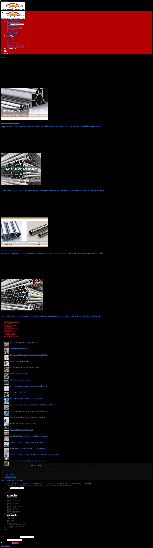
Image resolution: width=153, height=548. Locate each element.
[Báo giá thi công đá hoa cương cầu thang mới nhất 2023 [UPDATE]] (6, 388)
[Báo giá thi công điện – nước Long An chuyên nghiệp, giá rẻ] (6, 401)
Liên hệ (6, 53)
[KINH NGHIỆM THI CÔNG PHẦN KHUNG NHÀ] (6, 426)
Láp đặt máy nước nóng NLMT (15, 47)
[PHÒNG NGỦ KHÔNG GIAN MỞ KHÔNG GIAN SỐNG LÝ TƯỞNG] (6, 463)
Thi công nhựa (8, 330)
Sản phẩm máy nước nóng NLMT (16, 45)
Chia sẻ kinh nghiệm (10, 48)
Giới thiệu (6, 14)
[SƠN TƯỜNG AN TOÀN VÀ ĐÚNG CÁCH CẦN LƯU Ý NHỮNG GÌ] (6, 420)
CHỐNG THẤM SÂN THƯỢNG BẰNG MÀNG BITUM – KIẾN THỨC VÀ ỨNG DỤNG (32, 405)
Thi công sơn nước (12, 31)
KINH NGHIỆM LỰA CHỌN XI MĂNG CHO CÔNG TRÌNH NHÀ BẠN (28, 448)
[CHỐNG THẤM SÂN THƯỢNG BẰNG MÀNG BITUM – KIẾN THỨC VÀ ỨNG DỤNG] (6, 407)
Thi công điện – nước (13, 32)
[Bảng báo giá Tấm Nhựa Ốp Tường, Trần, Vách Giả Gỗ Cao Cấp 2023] (6, 357)
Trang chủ (7, 12)
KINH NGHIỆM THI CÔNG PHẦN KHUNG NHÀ (22, 423)
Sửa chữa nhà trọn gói (13, 20)
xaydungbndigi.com (66, 485)
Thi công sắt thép (9, 333)
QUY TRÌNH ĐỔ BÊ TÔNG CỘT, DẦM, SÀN (21, 430)
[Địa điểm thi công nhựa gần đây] (6, 351)
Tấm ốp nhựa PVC (12, 44)
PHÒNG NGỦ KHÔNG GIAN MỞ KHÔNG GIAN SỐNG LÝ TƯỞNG (27, 461)
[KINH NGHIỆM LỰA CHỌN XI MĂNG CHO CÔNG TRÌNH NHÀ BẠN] (6, 451)
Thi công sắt (10, 26)
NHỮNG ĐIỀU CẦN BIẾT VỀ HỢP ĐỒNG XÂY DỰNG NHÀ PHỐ (27, 442)
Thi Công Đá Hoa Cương (11, 322)
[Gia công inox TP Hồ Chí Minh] (6, 394)
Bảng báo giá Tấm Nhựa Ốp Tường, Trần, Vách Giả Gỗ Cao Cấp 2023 (28, 355)
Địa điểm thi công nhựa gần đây (18, 349)
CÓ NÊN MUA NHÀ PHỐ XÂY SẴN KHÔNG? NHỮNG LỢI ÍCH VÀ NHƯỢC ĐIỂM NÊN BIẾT (34, 455)
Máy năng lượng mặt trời (52, 485)
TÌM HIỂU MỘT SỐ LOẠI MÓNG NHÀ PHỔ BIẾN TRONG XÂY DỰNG (28, 436)
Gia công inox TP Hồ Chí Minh (18, 392)
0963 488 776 (9, 474)
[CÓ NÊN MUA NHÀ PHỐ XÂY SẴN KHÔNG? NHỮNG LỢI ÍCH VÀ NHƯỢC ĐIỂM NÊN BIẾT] (6, 457)
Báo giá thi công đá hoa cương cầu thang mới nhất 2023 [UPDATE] (28, 386)
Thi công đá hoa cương (13, 22)
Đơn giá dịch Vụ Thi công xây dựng (19, 361)
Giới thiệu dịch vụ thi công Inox (18, 373)
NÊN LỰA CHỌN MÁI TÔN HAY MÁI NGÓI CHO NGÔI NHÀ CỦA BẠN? (29, 411)
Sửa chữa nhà (11, 41)
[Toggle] (14, 494)
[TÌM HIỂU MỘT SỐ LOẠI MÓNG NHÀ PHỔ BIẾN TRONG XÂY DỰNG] (6, 438)
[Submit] (4, 26)
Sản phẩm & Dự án (9, 36)
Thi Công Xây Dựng (10, 325)
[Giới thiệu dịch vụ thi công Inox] (6, 376)
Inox (8, 42)
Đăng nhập (15, 543)
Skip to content (5, 1)
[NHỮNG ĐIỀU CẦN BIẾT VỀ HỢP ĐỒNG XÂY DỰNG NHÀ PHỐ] (6, 444)
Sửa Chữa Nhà (8, 323)
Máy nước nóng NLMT (11, 336)
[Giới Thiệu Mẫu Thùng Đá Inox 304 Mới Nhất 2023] (6, 345)
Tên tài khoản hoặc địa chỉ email (10, 537)
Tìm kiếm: (6, 24)
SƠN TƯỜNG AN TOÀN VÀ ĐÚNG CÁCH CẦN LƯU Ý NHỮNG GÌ (27, 417)
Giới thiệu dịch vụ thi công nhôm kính (20, 380)
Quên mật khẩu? (5, 546)
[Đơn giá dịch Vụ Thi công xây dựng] (6, 363)
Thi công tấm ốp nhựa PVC (14, 28)
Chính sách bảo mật (12, 481)
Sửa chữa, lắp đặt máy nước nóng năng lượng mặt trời (25, 367)
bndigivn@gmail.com (10, 477)
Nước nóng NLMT (12, 34)
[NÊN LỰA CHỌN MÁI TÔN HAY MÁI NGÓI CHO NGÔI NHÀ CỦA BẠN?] (6, 413)
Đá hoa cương (11, 39)
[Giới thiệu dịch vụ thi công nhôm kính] (6, 382)
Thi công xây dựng (12, 19)
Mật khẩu (4, 540)
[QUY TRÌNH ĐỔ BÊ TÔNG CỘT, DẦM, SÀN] (6, 432)
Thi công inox (8, 326)
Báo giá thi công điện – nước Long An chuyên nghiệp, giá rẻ (26, 398)
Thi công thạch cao (12, 29)
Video (5, 51)
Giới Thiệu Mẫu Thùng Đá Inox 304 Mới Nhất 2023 (24, 342)
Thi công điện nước (10, 334)
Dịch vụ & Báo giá (9, 17)
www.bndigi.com (10, 476)
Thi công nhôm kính (12, 25)
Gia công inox (10, 23)
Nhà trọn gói (10, 38)
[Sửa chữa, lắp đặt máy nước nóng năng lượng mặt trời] (6, 369)
